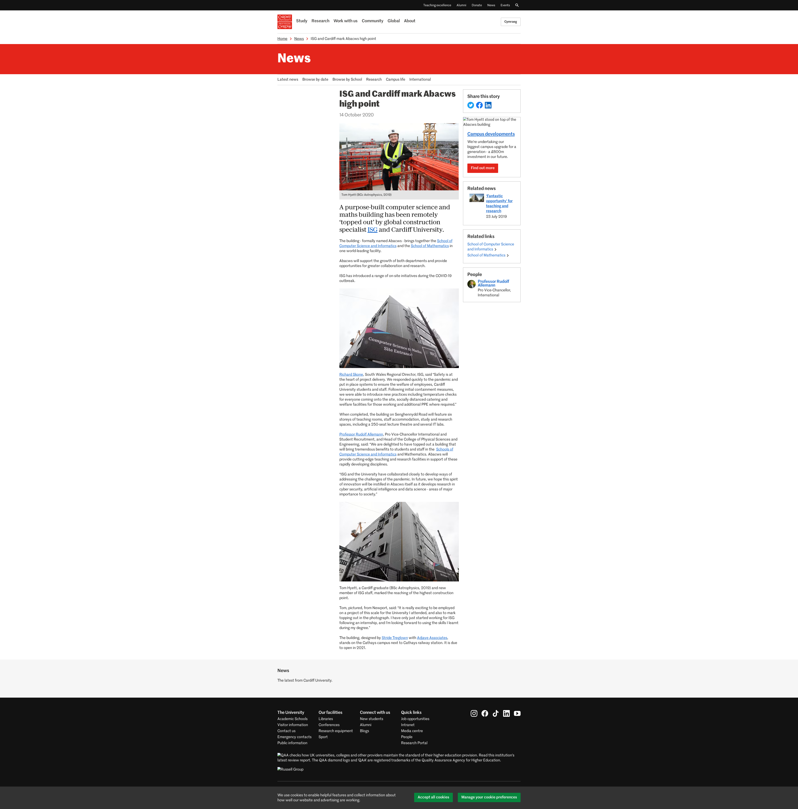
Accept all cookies (433, 797)
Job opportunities (415, 719)
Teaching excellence (437, 5)
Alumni (461, 5)
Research (320, 21)
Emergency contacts (294, 737)
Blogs (364, 731)
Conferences (329, 725)
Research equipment (336, 731)
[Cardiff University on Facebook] (485, 713)
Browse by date (315, 79)
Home (282, 39)
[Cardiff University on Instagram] (474, 713)
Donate (477, 5)
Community (372, 21)
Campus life (395, 79)
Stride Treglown (395, 638)
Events (505, 5)
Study (301, 21)
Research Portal (414, 743)
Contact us (286, 731)
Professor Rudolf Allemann (361, 434)
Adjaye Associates (432, 638)
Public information (292, 743)
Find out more (483, 168)
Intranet (408, 725)
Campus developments (491, 134)
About (409, 21)
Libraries (326, 719)
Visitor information (292, 725)
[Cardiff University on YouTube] (517, 713)
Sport (323, 737)
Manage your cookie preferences (489, 797)
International (420, 79)
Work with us (346, 21)
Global (394, 21)
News (491, 5)
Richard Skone (351, 375)
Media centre (412, 731)
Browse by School (347, 79)
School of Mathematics (430, 246)
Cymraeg (510, 21)
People (407, 737)
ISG (373, 230)
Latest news (287, 79)
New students (371, 719)
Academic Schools (292, 719)
